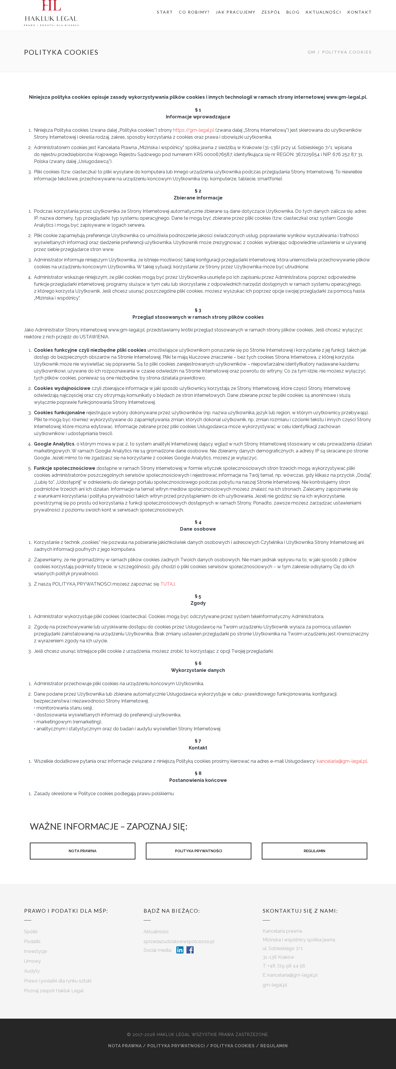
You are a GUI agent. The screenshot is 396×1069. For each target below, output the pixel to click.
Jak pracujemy (236, 12)
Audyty (32, 971)
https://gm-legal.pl (193, 130)
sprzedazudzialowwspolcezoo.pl (179, 941)
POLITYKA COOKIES (232, 1046)
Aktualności (323, 12)
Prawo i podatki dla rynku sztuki (57, 981)
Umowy (32, 961)
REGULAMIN (314, 851)
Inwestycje (35, 951)
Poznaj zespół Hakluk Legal (53, 990)
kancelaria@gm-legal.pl (342, 761)
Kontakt (359, 12)
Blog (293, 12)
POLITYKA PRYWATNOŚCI (198, 851)
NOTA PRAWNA (83, 851)
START (165, 12)
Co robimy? (194, 12)
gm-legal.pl (275, 985)
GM (311, 51)
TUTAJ (167, 584)
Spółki (30, 931)
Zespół (271, 12)
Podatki (32, 941)
